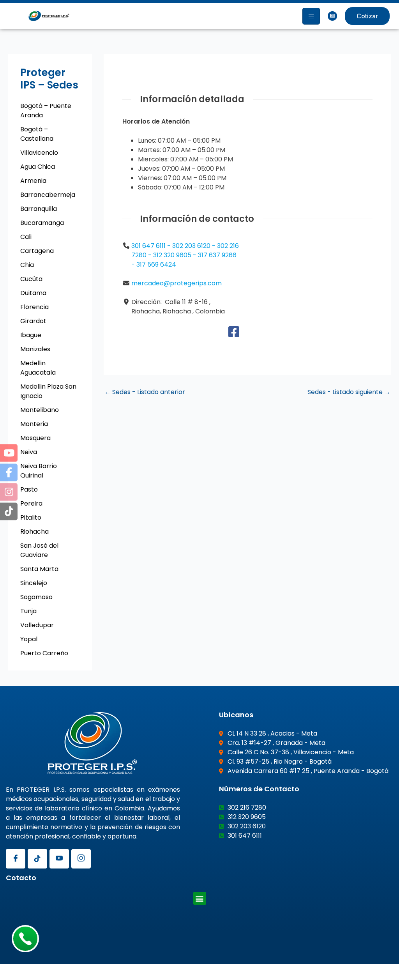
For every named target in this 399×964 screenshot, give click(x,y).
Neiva (28, 452)
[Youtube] (59, 858)
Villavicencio (39, 152)
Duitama (33, 292)
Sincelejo (33, 582)
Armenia (33, 180)
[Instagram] (81, 858)
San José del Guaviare (39, 550)
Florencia (34, 306)
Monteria (34, 423)
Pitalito (30, 517)
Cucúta (31, 278)
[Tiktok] (37, 858)
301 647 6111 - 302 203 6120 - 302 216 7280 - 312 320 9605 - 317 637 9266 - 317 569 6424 (185, 255)
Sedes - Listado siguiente (348, 392)
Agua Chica (37, 166)
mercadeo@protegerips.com (176, 283)
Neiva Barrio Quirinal (38, 471)
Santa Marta (39, 568)
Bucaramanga (42, 222)
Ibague (30, 335)
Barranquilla (38, 208)
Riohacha (34, 531)
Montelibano (39, 409)
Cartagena (37, 250)
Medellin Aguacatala (38, 368)
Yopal (28, 639)
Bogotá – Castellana (36, 134)
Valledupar (37, 625)
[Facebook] (234, 334)
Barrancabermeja (47, 194)
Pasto (29, 489)
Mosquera (35, 437)
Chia (27, 264)
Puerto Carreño (44, 653)
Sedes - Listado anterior (144, 392)
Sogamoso (36, 597)
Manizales (35, 349)
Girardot (33, 321)
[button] (199, 898)
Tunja (28, 611)
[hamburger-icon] (311, 16)
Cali (26, 236)
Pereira (31, 503)
